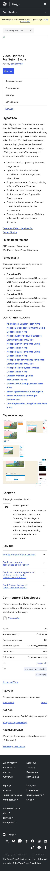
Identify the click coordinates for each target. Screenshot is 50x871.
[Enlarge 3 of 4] (20, 448)
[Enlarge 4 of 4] (43, 462)
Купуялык (8, 777)
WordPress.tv (11, 799)
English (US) (42, 663)
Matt (6, 813)
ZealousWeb (17, 63)
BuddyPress (10, 822)
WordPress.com (12, 808)
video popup (41, 675)
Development (12, 102)
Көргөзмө (31, 762)
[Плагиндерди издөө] (31, 30)
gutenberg (29, 669)
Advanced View (10, 682)
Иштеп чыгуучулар (12, 795)
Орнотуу (9, 95)
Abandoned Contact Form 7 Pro (23, 323)
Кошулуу (31, 785)
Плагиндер (32, 772)
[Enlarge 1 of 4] (20, 423)
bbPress (8, 817)
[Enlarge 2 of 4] (43, 423)
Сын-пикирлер (12, 88)
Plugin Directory (10, 12)
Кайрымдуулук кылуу (14, 746)
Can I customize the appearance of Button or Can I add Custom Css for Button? (19, 575)
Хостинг (7, 772)
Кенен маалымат (14, 81)
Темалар (30, 767)
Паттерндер (32, 777)
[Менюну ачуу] (45, 4)
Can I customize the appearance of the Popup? (16, 563)
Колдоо (9, 108)
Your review (8, 702)
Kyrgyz (12, 834)
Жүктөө (8, 71)
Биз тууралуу (10, 762)
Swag (30, 799)
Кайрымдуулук (35, 795)
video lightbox (40, 669)
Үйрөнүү (7, 785)
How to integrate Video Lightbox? (19, 554)
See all (44, 702)
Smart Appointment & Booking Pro (25, 391)
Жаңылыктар (9, 767)
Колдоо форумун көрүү (15, 722)
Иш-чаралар (32, 790)
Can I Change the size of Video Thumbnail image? (15, 586)
